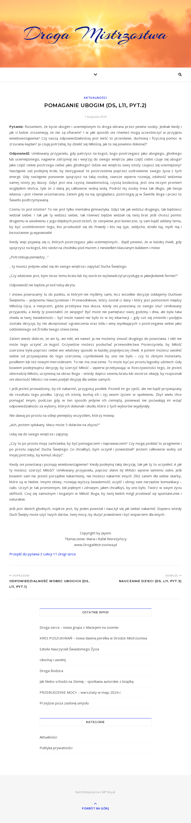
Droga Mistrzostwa (95, 33)
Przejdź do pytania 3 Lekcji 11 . (42, 554)
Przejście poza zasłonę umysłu (64, 703)
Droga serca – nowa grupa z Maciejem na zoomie (79, 627)
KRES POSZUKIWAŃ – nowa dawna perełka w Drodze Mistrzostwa (93, 638)
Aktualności (95, 98)
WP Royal (108, 792)
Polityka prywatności (56, 747)
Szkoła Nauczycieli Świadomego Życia (69, 649)
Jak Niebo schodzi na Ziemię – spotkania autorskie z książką (86, 681)
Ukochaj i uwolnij (53, 659)
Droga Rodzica (51, 670)
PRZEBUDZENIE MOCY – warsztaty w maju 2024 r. (81, 692)
